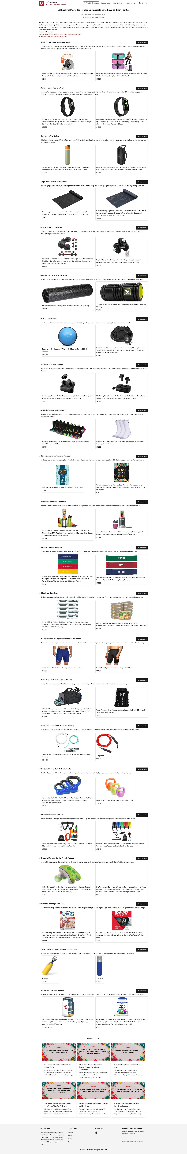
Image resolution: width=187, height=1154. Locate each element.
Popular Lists (105, 3)
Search (70, 1132)
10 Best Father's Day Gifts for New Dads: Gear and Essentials (60, 34)
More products (142, 42)
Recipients (129, 3)
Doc (69, 1142)
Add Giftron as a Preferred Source (132, 1141)
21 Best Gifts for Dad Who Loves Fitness (53, 36)
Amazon (71, 1139)
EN (143, 3)
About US (71, 1136)
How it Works (117, 3)
